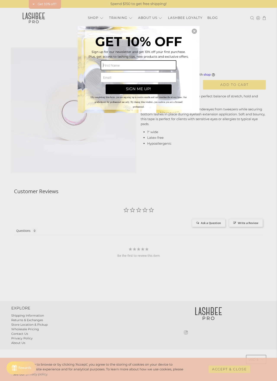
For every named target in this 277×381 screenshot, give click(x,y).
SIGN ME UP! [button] (138, 89)
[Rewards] (21, 367)
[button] (194, 31)
